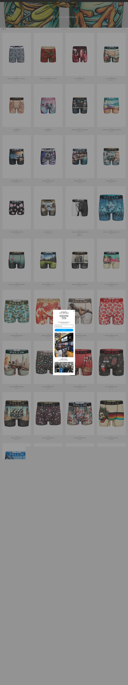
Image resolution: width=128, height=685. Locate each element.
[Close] (74, 311)
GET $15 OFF (64, 330)
